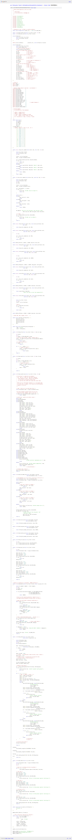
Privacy (9, 838)
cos (11, 5)
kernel (20, 5)
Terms (12, 838)
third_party (15, 5)
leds (49, 5)
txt (67, 838)
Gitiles (6, 838)
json (70, 838)
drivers (45, 5)
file (32, 7)
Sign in (70, 1)
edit (35, 7)
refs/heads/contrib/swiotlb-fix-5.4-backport (32, 5)
